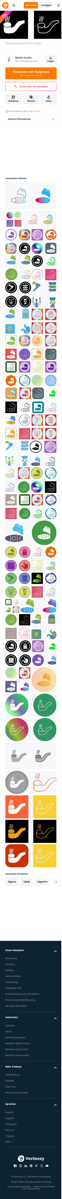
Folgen (50, 61)
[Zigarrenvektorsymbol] (30, 194)
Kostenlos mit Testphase (31, 73)
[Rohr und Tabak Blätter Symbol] (18, 364)
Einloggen (46, 5)
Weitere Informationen (19, 117)
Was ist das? (35, 111)
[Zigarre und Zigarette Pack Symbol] (43, 391)
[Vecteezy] (5, 5)
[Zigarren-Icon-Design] (21, 236)
